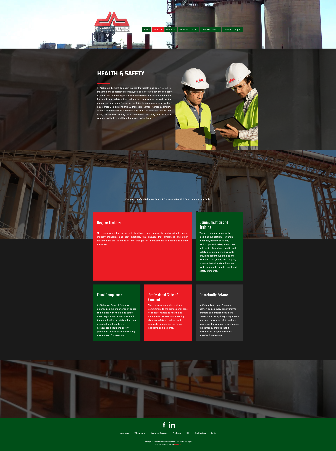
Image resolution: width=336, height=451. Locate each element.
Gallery (214, 433)
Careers (227, 30)
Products (170, 30)
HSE (187, 433)
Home (147, 30)
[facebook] (164, 425)
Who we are (140, 433)
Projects (183, 30)
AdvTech (177, 444)
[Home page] (112, 21)
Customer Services (210, 30)
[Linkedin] (172, 425)
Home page (124, 433)
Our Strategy (200, 433)
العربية (238, 30)
